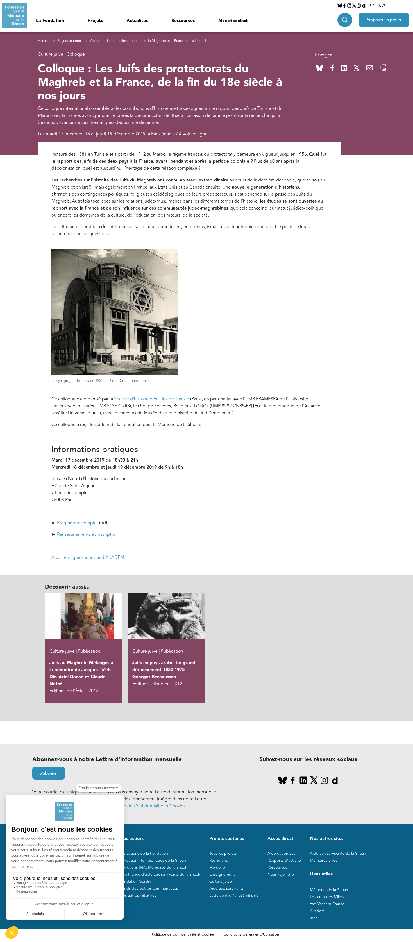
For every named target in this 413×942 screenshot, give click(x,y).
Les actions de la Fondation (144, 853)
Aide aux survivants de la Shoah (338, 853)
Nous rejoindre (280, 874)
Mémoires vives (323, 860)
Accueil (43, 41)
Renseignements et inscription (87, 534)
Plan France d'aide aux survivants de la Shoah (160, 874)
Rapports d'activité (284, 860)
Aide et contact (233, 21)
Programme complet (77, 522)
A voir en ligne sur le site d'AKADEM (87, 557)
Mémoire (217, 867)
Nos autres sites (326, 838)
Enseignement (222, 874)
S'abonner (49, 773)
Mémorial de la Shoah (329, 890)
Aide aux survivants (226, 888)
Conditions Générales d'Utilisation (251, 934)
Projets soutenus (69, 41)
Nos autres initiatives (138, 895)
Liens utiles (321, 874)
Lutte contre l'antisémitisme (233, 895)
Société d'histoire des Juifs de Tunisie (151, 399)
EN (372, 5)
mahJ (314, 918)
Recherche (218, 860)
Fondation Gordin (135, 881)
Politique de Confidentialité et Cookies (183, 934)
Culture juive (220, 881)
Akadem (317, 911)
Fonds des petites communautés (149, 888)
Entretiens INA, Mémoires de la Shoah (153, 867)
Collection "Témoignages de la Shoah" (154, 860)
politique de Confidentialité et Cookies (146, 806)
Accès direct (280, 838)
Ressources (183, 20)
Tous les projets (223, 853)
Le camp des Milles (327, 897)
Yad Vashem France (327, 904)
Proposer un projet (383, 20)
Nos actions (132, 838)
